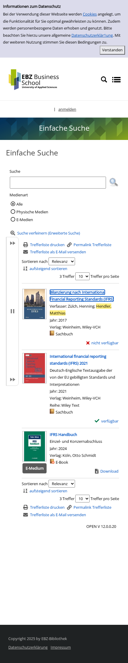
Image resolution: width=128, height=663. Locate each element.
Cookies (90, 14)
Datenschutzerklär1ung (92, 35)
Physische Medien (32, 212)
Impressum (61, 647)
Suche (15, 171)
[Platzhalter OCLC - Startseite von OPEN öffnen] (37, 79)
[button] (113, 182)
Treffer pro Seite (104, 276)
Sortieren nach (35, 261)
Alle (19, 204)
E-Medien (24, 219)
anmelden (67, 109)
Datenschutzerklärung (28, 647)
